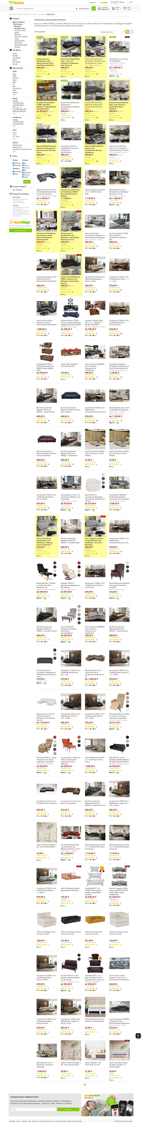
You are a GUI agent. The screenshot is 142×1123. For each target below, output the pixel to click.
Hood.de (16, 2)
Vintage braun (71, 982)
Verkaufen (93, 2)
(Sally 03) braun (46, 196)
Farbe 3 (111, 65)
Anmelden (68, 1109)
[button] (131, 2)
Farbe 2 (122, 63)
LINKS (74, 327)
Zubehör (17, 47)
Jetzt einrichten (20, 230)
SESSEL (95, 327)
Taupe (117, 720)
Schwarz (45, 589)
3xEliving (16, 205)
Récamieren (19, 43)
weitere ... (121, 65)
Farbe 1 (116, 63)
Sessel (17, 32)
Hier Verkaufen (17, 190)
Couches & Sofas (20, 30)
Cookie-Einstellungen (60, 1121)
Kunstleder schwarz (121, 764)
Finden (27, 182)
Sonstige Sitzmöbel (21, 45)
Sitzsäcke (18, 34)
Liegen (17, 39)
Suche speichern (40, 32)
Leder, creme (71, 589)
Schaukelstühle (20, 41)
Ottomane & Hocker (21, 37)
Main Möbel (16, 197)
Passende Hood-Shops (21, 194)
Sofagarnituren (20, 28)
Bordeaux (52, 589)
